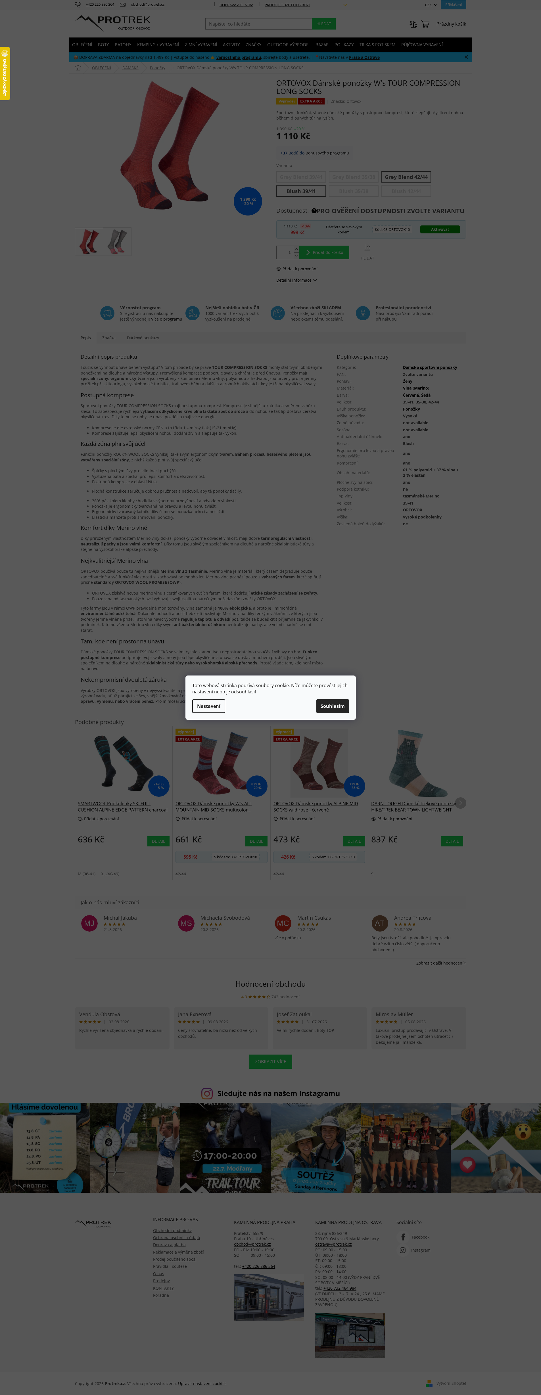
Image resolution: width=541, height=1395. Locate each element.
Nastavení (208, 706)
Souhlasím (333, 706)
